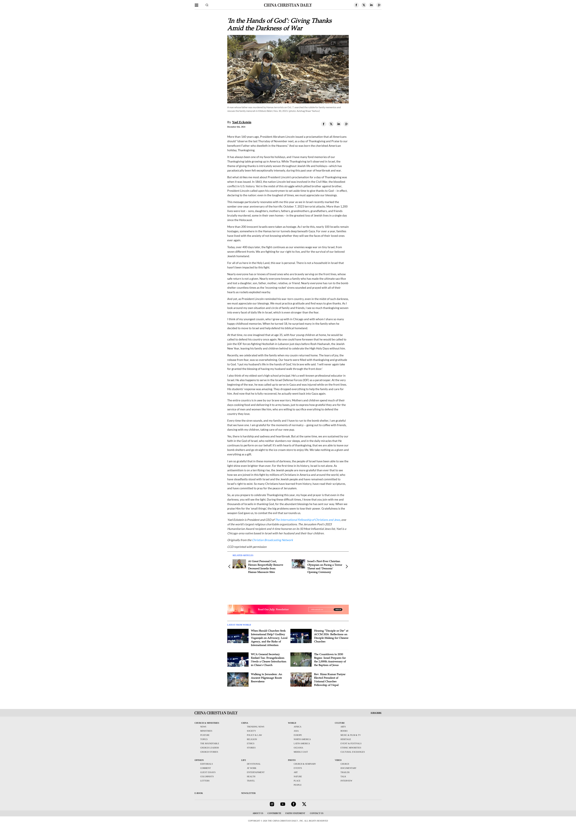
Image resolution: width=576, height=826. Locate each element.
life (243, 760)
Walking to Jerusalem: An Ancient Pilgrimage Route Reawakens (266, 678)
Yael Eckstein (241, 122)
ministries (206, 731)
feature (205, 735)
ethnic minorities (350, 748)
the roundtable (209, 743)
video (338, 760)
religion (252, 739)
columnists (207, 776)
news (203, 727)
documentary (348, 768)
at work (251, 768)
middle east (301, 752)
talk (343, 776)
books (344, 731)
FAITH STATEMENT (295, 813)
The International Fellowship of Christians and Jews (307, 519)
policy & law (254, 735)
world (292, 723)
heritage (345, 739)
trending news (255, 727)
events (298, 768)
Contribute (274, 813)
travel (251, 781)
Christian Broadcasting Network (272, 540)
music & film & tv (350, 735)
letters (205, 781)
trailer (345, 772)
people (298, 785)
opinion (199, 760)
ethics (250, 743)
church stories (209, 752)
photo (292, 760)
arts (343, 727)
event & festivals (351, 743)
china (244, 723)
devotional (254, 764)
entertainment (256, 772)
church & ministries (207, 723)
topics (204, 739)
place (297, 781)
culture (340, 723)
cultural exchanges (352, 752)
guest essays (208, 772)
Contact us (316, 813)
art (296, 772)
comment (205, 768)
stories (251, 748)
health (251, 776)
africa (297, 727)
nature (298, 776)
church (344, 764)
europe (298, 735)
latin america (302, 743)
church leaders (209, 748)
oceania (298, 748)
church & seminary (305, 764)
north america (302, 739)
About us (258, 813)
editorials (206, 764)
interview (346, 781)
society (251, 731)
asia (296, 731)
